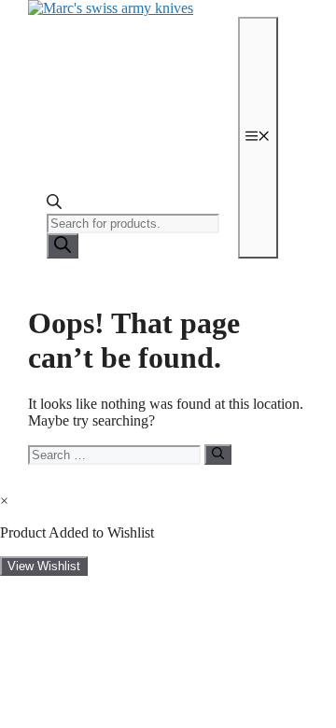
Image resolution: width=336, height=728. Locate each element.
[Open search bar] (54, 205)
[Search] (62, 246)
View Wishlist (43, 566)
